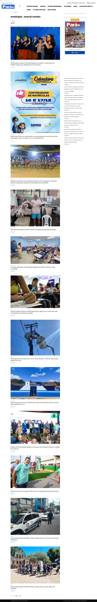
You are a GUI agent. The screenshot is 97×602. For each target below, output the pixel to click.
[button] (19, 6)
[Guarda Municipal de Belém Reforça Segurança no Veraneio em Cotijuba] (35, 564)
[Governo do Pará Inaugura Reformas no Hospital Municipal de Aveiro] (35, 471)
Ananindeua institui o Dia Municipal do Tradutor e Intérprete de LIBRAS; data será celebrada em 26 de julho (32, 64)
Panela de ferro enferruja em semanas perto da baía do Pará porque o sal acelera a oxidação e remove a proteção (74, 80)
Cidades (12, 61)
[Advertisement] (74, 67)
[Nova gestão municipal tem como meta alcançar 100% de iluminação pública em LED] (35, 337)
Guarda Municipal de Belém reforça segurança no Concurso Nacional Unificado (35, 539)
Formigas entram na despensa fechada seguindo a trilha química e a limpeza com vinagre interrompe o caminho (73, 97)
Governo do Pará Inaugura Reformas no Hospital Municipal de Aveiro (35, 491)
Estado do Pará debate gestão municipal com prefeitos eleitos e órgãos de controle (35, 448)
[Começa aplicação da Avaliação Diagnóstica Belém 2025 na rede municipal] (35, 250)
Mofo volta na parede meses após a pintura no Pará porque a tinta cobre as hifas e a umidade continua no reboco (73, 131)
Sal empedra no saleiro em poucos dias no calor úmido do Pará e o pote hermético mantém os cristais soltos (73, 106)
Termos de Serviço (67, 600)
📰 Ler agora (75, 52)
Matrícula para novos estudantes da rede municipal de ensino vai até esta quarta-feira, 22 (34, 403)
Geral (12, 228)
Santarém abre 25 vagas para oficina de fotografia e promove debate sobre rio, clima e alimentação (74, 89)
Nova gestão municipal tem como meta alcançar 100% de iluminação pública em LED (34, 359)
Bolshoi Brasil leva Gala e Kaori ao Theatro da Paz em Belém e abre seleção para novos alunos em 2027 (74, 123)
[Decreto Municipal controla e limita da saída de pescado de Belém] (35, 207)
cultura (12, 179)
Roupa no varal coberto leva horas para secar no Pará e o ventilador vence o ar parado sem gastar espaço (74, 140)
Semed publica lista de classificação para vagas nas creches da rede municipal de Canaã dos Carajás (34, 312)
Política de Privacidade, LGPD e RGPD (79, 600)
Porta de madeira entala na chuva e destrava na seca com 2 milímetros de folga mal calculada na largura (73, 114)
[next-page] (14, 596)
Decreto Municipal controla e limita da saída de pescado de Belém (33, 230)
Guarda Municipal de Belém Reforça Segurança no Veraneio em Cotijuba (33, 587)
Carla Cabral (13, 184)
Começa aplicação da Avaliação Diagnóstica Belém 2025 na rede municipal (33, 268)
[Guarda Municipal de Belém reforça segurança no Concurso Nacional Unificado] (35, 516)
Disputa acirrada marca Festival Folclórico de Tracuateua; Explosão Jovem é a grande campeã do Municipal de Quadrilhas (34, 182)
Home (12, 12)
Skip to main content (5, 0)
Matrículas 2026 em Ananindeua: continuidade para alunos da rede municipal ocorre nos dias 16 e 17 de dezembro (34, 137)
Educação (13, 265)
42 (13, 596)
